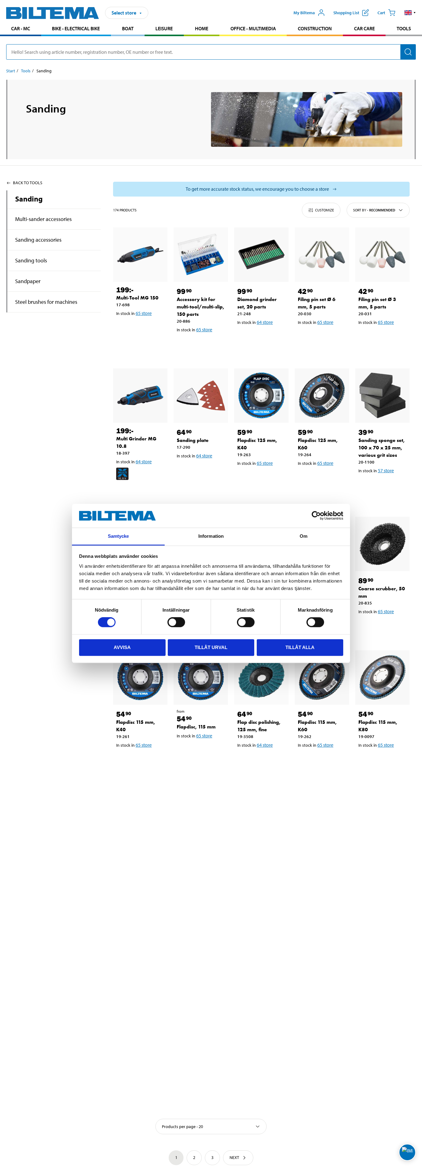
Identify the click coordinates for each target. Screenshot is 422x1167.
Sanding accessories (38, 239)
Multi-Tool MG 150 (137, 298)
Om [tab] (303, 536)
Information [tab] (211, 536)
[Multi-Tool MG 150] (140, 254)
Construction (315, 28)
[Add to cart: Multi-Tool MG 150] (141, 329)
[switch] (176, 622)
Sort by (374, 210)
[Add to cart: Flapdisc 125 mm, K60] (323, 479)
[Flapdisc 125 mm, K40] (261, 395)
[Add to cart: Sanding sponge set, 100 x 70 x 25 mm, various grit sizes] (383, 486)
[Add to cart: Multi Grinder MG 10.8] (141, 493)
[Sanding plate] (201, 395)
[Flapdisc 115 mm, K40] (140, 677)
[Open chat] (407, 1152)
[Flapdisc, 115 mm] (201, 677)
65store (144, 313)
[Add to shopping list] (123, 329)
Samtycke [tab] (118, 536)
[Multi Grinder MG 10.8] (140, 395)
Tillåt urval (211, 647)
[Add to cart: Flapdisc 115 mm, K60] (323, 760)
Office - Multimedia (253, 28)
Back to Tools (27, 182)
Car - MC (20, 28)
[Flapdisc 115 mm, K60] (322, 677)
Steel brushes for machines (46, 301)
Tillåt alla (299, 647)
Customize (324, 210)
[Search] (408, 52)
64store (265, 322)
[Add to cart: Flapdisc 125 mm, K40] (262, 479)
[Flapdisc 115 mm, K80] (382, 677)
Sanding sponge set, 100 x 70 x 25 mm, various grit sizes (381, 447)
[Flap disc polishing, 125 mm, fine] (261, 677)
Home (201, 28)
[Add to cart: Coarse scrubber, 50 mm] (383, 627)
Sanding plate (193, 440)
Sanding (29, 198)
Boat (127, 28)
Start (10, 71)
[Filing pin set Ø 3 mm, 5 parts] (382, 254)
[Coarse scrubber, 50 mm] (382, 544)
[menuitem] (20, 29)
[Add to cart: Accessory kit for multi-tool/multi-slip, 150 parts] (202, 345)
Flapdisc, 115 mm (196, 727)
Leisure (164, 28)
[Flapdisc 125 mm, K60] (322, 395)
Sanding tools (31, 260)
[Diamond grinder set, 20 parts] (261, 254)
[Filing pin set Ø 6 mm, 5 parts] (322, 254)
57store (386, 470)
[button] (410, 12)
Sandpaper (27, 281)
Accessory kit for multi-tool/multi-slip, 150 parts (200, 306)
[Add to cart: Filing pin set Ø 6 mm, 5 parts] (323, 338)
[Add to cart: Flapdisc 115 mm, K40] (141, 760)
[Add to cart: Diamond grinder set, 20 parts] (262, 338)
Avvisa (122, 647)
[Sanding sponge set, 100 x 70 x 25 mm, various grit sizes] (382, 395)
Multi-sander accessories (43, 219)
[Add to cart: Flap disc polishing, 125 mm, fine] (262, 760)
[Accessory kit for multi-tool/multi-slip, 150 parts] (201, 254)
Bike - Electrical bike (76, 28)
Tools (404, 28)
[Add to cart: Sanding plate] (202, 471)
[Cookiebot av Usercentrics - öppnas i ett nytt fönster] (316, 515)
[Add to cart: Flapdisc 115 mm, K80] (383, 760)
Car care (364, 28)
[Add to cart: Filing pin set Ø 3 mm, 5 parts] (383, 338)
